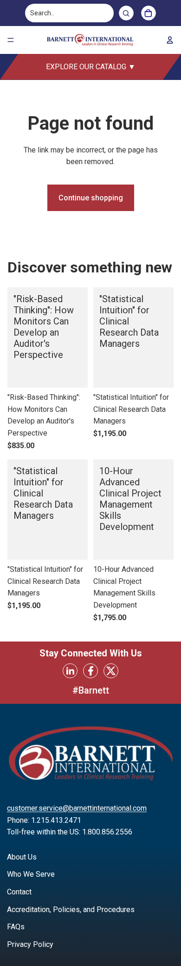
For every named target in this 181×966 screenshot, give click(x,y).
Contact (19, 891)
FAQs (16, 926)
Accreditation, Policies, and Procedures (71, 909)
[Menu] (10, 40)
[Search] (126, 13)
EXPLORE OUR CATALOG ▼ (91, 66)
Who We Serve (31, 874)
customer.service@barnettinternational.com (77, 808)
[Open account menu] (170, 40)
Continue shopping (90, 197)
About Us (22, 857)
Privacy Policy (30, 944)
